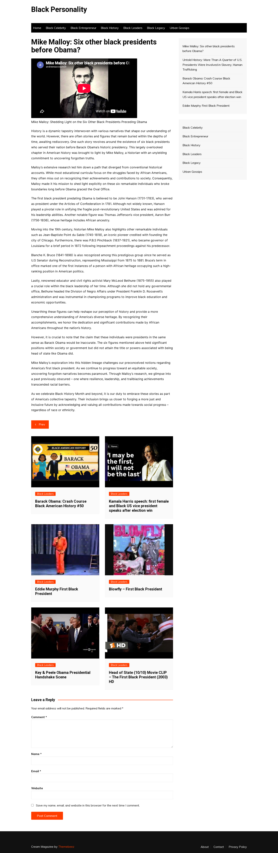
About (205, 846)
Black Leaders (132, 28)
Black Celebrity (56, 28)
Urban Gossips (179, 28)
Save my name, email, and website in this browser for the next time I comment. (88, 805)
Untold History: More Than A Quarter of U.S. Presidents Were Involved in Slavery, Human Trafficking (212, 64)
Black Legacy (156, 28)
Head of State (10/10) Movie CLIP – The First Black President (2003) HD (138, 677)
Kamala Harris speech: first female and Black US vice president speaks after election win (139, 506)
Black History (110, 28)
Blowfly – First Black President (135, 589)
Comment (39, 717)
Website (37, 788)
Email (36, 771)
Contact (219, 846)
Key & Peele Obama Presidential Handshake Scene (62, 674)
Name (36, 754)
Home (37, 28)
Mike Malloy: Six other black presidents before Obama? (208, 48)
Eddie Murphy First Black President (206, 105)
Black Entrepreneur (83, 28)
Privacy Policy (238, 846)
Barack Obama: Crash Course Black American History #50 (60, 503)
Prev (42, 424)
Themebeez (66, 846)
